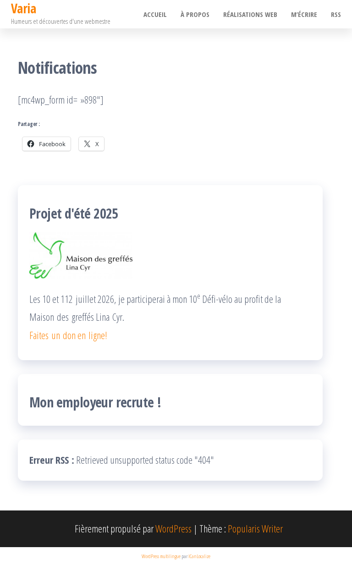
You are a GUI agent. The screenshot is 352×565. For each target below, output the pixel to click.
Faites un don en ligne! (68, 335)
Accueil (155, 14)
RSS (336, 14)
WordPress (173, 528)
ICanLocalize (199, 556)
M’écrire (304, 14)
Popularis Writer (255, 528)
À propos (195, 14)
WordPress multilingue (161, 556)
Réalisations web (250, 14)
